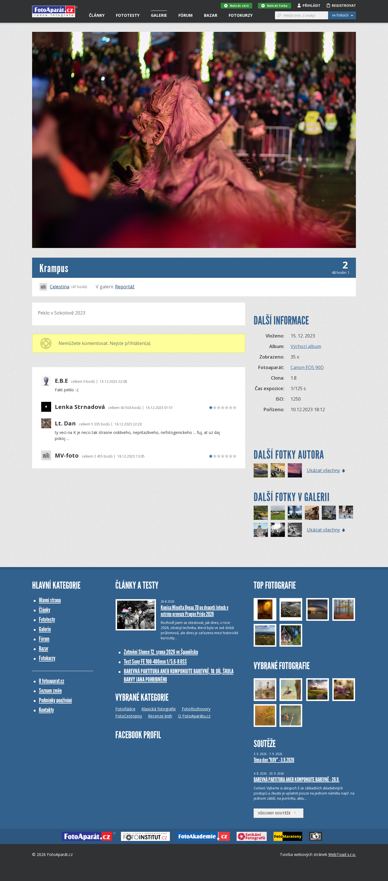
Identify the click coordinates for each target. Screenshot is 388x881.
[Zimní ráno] (295, 470)
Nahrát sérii (239, 6)
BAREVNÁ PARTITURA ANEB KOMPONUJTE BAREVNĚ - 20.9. (296, 779)
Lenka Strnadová (80, 407)
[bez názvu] (295, 530)
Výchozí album (306, 346)
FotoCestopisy (128, 716)
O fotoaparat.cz (51, 681)
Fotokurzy (241, 15)
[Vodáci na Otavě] (329, 513)
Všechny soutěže (275, 813)
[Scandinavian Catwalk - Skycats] (261, 513)
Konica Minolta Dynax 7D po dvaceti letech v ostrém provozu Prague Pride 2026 (194, 610)
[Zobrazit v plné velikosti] (194, 140)
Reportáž (125, 287)
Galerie (159, 15)
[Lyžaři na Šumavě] (346, 513)
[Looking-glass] (261, 470)
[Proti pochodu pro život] (261, 530)
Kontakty (46, 710)
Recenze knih (160, 716)
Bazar (210, 15)
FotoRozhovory (196, 709)
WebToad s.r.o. (342, 854)
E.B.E (61, 380)
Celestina (59, 287)
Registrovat (344, 5)
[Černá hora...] (295, 513)
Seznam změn (50, 690)
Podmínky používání (55, 700)
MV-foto (67, 455)
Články (97, 15)
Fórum (185, 15)
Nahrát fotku (277, 6)
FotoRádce (125, 709)
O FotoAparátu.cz (194, 716)
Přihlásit (311, 5)
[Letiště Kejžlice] (278, 513)
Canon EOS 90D (307, 367)
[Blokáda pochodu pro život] (278, 530)
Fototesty (127, 15)
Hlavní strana (50, 600)
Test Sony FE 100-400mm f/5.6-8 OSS (155, 661)
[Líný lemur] (278, 470)
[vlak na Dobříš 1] (312, 513)
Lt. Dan (65, 423)
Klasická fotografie (158, 709)
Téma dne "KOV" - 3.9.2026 (274, 759)
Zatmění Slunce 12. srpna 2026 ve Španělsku (161, 652)
